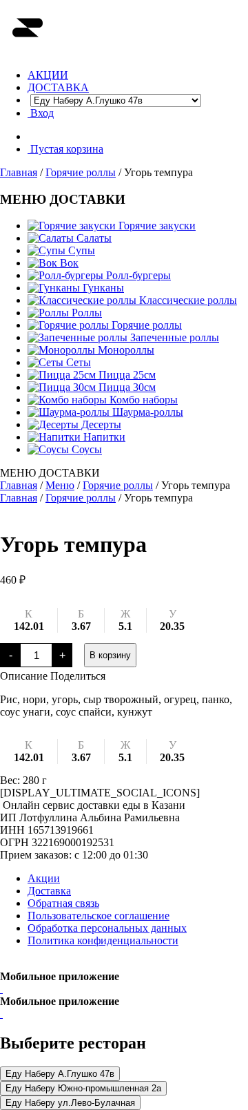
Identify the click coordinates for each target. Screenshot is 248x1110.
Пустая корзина (65, 149)
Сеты (77, 362)
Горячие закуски (156, 225)
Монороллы (124, 350)
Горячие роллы (80, 172)
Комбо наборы (142, 399)
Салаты (93, 238)
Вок (68, 263)
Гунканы (102, 288)
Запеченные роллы (173, 337)
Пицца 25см (126, 375)
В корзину (110, 655)
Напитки (103, 437)
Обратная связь (63, 903)
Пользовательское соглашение (98, 915)
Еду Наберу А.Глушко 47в (60, 1074)
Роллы (85, 312)
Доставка (49, 891)
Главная (18, 172)
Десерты (100, 424)
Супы (80, 250)
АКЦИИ (48, 75)
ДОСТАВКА (58, 87)
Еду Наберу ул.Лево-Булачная (70, 1103)
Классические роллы (186, 300)
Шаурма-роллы (146, 412)
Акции (44, 878)
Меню (59, 485)
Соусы (85, 449)
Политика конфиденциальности (103, 940)
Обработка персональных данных (107, 928)
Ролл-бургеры (137, 275)
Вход (41, 113)
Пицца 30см (126, 387)
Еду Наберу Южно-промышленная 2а (83, 1088)
